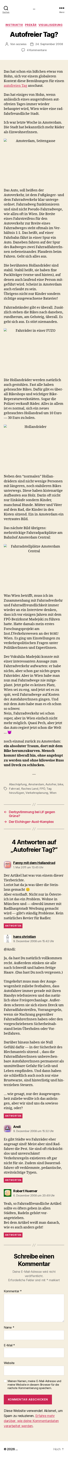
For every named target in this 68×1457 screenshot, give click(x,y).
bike (60, 784)
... (34, 8)
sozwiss (21, 44)
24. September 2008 (49, 44)
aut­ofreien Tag (15, 86)
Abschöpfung (18, 784)
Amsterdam (36, 784)
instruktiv (14, 24)
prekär (31, 24)
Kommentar (13, 1291)
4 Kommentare (37, 50)
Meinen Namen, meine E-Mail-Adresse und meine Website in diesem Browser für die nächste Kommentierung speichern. (34, 1384)
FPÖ (42, 788)
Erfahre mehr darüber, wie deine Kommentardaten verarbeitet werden (31, 1421)
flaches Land (29, 788)
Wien (53, 793)
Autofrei (51, 784)
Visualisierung (51, 24)
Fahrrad (14, 788)
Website (9, 1363)
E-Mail (9, 1345)
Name (9, 1327)
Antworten (13, 925)
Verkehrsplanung (37, 793)
